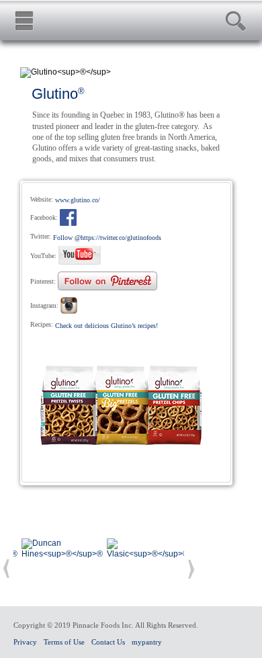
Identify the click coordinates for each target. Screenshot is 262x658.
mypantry (147, 642)
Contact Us (108, 642)
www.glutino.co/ (77, 200)
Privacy (25, 642)
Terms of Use (64, 642)
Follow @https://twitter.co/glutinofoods (107, 237)
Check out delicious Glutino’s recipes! (106, 325)
